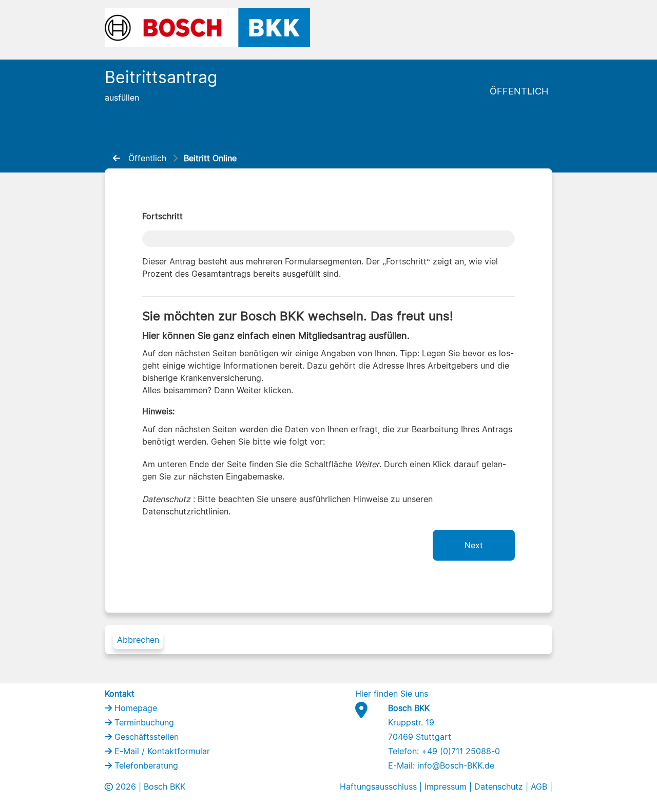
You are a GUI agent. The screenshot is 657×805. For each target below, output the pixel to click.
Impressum (445, 786)
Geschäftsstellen (145, 737)
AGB (539, 786)
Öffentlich (519, 91)
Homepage (134, 708)
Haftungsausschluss (378, 786)
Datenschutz (498, 786)
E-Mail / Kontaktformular (161, 751)
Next (474, 545)
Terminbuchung (143, 722)
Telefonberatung (145, 765)
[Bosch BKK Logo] (207, 27)
